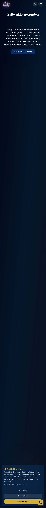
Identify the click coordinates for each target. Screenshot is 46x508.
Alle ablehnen (23, 496)
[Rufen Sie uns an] (40, 502)
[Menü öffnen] (40, 4)
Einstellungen (23, 490)
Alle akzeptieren (23, 501)
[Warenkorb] (35, 4)
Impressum (22, 484)
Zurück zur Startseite (23, 52)
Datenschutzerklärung (11, 484)
